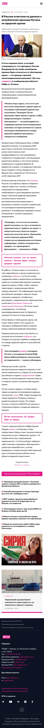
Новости (6, 12)
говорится (7, 81)
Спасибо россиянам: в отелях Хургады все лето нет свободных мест (20, 492)
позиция (34, 180)
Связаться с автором (22, 465)
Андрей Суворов (22, 462)
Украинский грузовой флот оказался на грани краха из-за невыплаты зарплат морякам (19, 602)
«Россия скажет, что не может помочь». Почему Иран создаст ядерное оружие (20, 260)
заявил (12, 429)
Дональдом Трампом (21, 303)
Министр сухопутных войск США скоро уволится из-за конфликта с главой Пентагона (21, 526)
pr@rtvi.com (19, 662)
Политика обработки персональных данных (18, 628)
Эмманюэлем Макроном (12, 306)
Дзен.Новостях (12, 678)
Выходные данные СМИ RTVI (12, 621)
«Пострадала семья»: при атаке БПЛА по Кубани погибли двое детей (21, 510)
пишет (16, 395)
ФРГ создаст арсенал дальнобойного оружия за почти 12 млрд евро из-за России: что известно (19, 501)
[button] (41, 3)
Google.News (8, 680)
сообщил (16, 276)
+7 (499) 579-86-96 (13, 654)
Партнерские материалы (12, 668)
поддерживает (28, 375)
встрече (23, 351)
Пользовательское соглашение (13, 624)
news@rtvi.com (21, 660)
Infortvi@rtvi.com (26, 657)
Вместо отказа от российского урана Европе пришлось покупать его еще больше (22, 517)
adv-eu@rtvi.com (20, 665)
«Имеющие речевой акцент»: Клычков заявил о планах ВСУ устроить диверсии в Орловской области (21, 484)
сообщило (27, 336)
